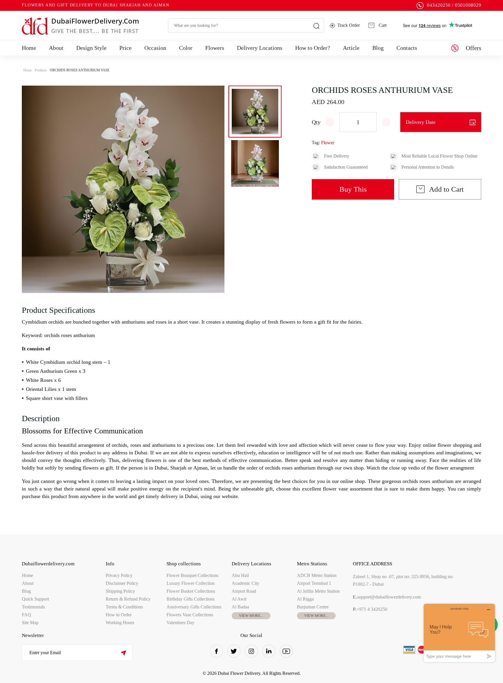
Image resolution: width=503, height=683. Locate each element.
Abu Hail (240, 575)
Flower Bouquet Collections (192, 575)
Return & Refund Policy (128, 598)
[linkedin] (268, 651)
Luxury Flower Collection (191, 583)
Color (185, 48)
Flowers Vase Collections (190, 614)
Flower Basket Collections (191, 591)
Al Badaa (240, 606)
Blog (378, 48)
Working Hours (120, 622)
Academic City (245, 583)
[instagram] (251, 651)
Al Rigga (305, 598)
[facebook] (216, 651)
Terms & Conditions (124, 606)
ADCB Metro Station (316, 575)
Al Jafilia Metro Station (318, 591)
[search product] (316, 25)
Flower (327, 142)
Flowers (214, 48)
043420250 (439, 5)
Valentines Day (180, 622)
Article (351, 48)
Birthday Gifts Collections (191, 598)
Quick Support (35, 598)
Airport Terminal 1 (314, 583)
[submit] (123, 652)
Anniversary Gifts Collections (194, 606)
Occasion (155, 48)
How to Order (119, 614)
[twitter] (233, 651)
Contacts (406, 48)
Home (29, 48)
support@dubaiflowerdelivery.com (387, 596)
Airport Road (244, 591)
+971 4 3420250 (370, 609)
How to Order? (312, 48)
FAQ (26, 614)
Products (41, 70)
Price (125, 48)
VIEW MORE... (251, 615)
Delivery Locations (259, 48)
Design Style (91, 48)
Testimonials (33, 606)
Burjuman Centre (313, 606)
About (56, 48)
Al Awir (239, 598)
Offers (473, 48)
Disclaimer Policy (122, 583)
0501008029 (468, 5)
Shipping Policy (120, 591)
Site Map (30, 622)
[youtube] (286, 651)
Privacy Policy (119, 575)
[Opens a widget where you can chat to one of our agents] (459, 632)
